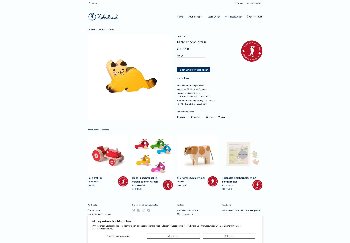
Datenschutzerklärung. (102, 228)
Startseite (91, 29)
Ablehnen (229, 236)
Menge (180, 55)
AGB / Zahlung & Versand (99, 214)
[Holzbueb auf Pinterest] (143, 210)
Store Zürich (214, 16)
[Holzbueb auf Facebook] (138, 210)
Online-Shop (194, 16)
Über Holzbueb (254, 16)
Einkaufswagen (256, 3)
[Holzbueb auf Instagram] (148, 210)
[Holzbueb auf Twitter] (133, 210)
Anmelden (238, 3)
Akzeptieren (173, 236)
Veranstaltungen (233, 16)
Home (180, 16)
